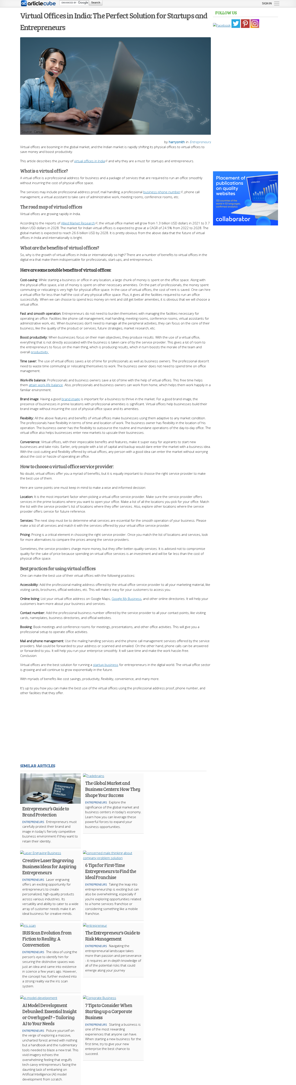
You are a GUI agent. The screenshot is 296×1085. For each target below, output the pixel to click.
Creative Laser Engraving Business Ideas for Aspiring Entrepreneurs (49, 866)
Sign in (267, 3)
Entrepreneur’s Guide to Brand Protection (45, 811)
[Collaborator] (245, 223)
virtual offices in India (89, 161)
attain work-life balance (46, 385)
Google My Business (126, 598)
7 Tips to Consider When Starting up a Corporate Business (108, 1011)
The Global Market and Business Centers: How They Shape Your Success (112, 789)
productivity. (40, 352)
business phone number (161, 192)
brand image (71, 399)
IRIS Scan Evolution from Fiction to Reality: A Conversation (47, 938)
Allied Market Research (78, 223)
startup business (105, 664)
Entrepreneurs (200, 142)
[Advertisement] (115, 730)
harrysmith (177, 142)
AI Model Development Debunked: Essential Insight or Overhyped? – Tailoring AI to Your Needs (49, 1014)
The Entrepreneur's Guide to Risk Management (112, 935)
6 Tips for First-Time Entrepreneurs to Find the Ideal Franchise (110, 871)
